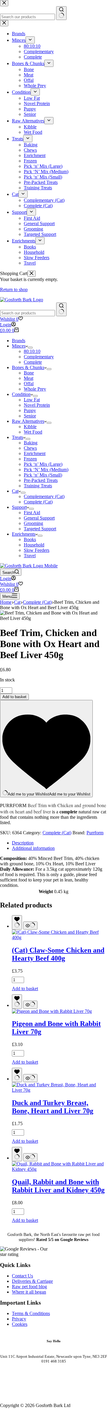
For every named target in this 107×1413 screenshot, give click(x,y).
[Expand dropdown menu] (30, 347)
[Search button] (61, 309)
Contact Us (22, 1275)
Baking (30, 442)
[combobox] (27, 313)
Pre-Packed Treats (41, 480)
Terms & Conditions (31, 1313)
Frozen (30, 458)
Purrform (94, 832)
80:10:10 (32, 351)
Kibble (30, 426)
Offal (29, 383)
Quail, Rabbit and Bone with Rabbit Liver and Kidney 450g (58, 1186)
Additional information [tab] (33, 848)
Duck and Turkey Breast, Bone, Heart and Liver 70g (52, 1107)
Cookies (19, 1324)
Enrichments (23, 534)
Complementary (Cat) (44, 496)
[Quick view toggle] (30, 925)
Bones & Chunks (28, 367)
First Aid (32, 512)
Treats (17, 437)
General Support (39, 517)
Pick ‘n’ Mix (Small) (43, 474)
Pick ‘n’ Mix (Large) (43, 464)
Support (19, 507)
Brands (18, 340)
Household (34, 544)
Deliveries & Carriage (32, 1281)
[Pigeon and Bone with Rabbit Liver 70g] (52, 1011)
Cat (15, 491)
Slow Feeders (36, 550)
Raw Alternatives (28, 421)
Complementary (39, 356)
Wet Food (33, 431)
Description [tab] (23, 842)
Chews (30, 448)
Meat (28, 378)
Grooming (33, 523)
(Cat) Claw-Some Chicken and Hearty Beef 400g (58, 954)
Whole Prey (35, 388)
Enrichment (34, 453)
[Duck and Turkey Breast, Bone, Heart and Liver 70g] (59, 1090)
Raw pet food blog (29, 1286)
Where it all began (29, 1291)
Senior (30, 415)
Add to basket (14, 697)
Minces (19, 345)
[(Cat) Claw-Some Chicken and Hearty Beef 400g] (59, 937)
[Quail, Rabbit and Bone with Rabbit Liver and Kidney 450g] (59, 1169)
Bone (29, 372)
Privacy (19, 1318)
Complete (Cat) (38, 501)
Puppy (30, 410)
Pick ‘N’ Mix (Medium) (46, 469)
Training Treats (38, 485)
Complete (33, 362)
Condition (21, 394)
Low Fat (32, 399)
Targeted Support (40, 528)
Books (30, 539)
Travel (30, 555)
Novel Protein (37, 405)
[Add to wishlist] (17, 922)
